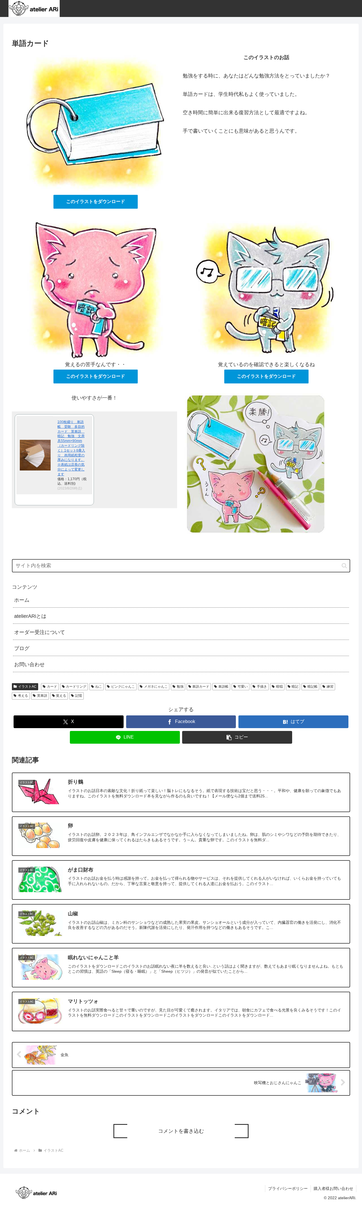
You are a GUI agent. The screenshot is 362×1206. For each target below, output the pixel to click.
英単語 (42, 696)
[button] (344, 565)
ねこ (98, 687)
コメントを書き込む (181, 1131)
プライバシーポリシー (288, 1188)
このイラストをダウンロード (95, 201)
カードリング (76, 687)
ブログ (21, 648)
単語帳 (223, 687)
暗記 (295, 687)
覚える (61, 696)
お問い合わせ (29, 664)
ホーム (21, 600)
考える (23, 696)
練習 (330, 687)
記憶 (78, 696)
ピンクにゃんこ (123, 687)
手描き (262, 687)
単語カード (200, 687)
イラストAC (27, 687)
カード (52, 687)
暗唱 (279, 687)
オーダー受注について (39, 632)
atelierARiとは (30, 616)
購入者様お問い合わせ (333, 1188)
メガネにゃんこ (156, 687)
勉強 (180, 687)
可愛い (243, 687)
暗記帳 (312, 687)
